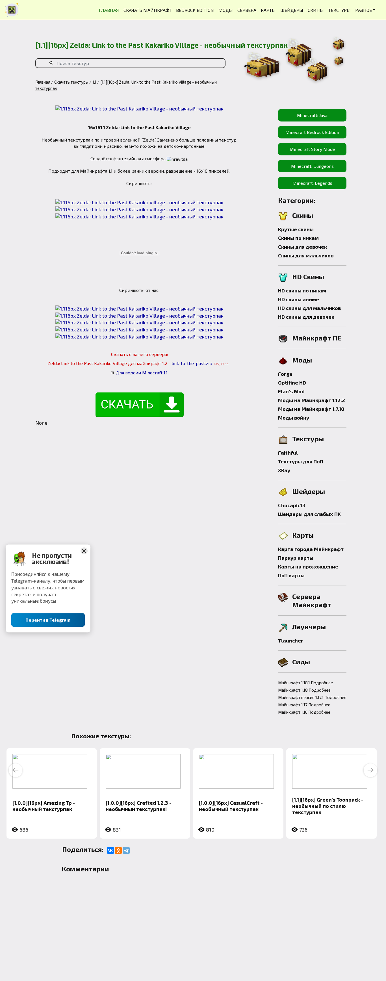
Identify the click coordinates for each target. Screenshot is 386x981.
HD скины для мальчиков (309, 308)
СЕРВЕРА (246, 10)
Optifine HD (292, 382)
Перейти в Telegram (48, 620)
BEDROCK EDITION (195, 10)
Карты (303, 535)
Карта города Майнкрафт (311, 549)
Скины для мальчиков (305, 255)
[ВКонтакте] (110, 850)
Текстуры (308, 439)
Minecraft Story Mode (312, 149)
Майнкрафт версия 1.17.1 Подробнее (312, 697)
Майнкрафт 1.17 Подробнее (304, 704)
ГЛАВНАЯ (109, 10)
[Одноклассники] (118, 850)
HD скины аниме (298, 299)
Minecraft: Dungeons (312, 166)
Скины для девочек (302, 247)
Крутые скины (296, 229)
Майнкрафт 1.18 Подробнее (304, 690)
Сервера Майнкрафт (311, 600)
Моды (302, 360)
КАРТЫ (268, 10)
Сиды (301, 661)
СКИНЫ (316, 10)
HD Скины (308, 276)
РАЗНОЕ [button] (363, 10)
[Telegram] (126, 850)
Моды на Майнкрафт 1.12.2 (311, 400)
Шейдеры (308, 491)
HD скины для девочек (306, 317)
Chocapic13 (291, 505)
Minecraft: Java (312, 115)
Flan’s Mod (291, 391)
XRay (284, 470)
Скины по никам (298, 238)
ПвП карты (291, 575)
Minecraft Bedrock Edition (312, 132)
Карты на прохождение (308, 566)
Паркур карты (295, 558)
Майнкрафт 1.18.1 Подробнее (305, 682)
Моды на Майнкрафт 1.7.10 (311, 409)
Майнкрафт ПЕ (317, 338)
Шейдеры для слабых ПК (309, 514)
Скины (302, 215)
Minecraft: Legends (312, 183)
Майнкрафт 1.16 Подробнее (304, 712)
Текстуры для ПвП (300, 461)
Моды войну (293, 417)
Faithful (288, 453)
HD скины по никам (302, 290)
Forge (285, 374)
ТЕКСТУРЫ (339, 10)
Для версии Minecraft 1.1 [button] (142, 372)
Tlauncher (290, 640)
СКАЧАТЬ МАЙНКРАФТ (147, 10)
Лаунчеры (309, 626)
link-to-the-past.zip (192, 363)
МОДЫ (225, 10)
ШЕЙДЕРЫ (291, 10)
